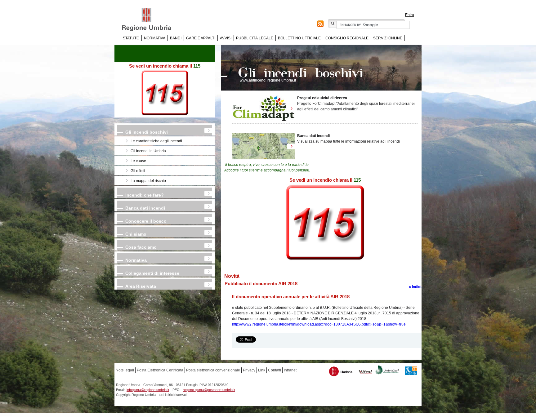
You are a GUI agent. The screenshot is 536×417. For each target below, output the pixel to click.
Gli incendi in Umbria (148, 151)
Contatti (274, 370)
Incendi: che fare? (144, 195)
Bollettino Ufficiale (299, 38)
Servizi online (387, 38)
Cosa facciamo (141, 247)
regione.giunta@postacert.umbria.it (209, 390)
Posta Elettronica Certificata (160, 370)
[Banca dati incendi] (263, 146)
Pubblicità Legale (254, 38)
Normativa (154, 38)
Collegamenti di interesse (152, 273)
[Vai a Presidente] (151, 19)
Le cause (138, 161)
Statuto (131, 38)
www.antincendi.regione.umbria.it (268, 80)
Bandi (175, 38)
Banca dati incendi (145, 208)
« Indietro (417, 287)
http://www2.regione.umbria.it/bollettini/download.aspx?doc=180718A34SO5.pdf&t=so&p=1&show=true (319, 324)
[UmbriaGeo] (387, 370)
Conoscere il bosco (146, 221)
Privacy (249, 370)
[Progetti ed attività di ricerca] (263, 108)
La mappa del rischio (148, 181)
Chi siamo (135, 234)
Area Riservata (140, 286)
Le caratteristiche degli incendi (156, 141)
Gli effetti (138, 171)
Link (261, 370)
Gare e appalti (200, 38)
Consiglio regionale (346, 38)
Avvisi (225, 38)
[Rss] (320, 24)
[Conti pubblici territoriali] (411, 371)
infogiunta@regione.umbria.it (148, 390)
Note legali (125, 370)
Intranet (290, 370)
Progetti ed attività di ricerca (322, 98)
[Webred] (365, 372)
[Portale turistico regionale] (341, 372)
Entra (409, 15)
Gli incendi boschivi (146, 132)
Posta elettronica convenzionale (213, 370)
